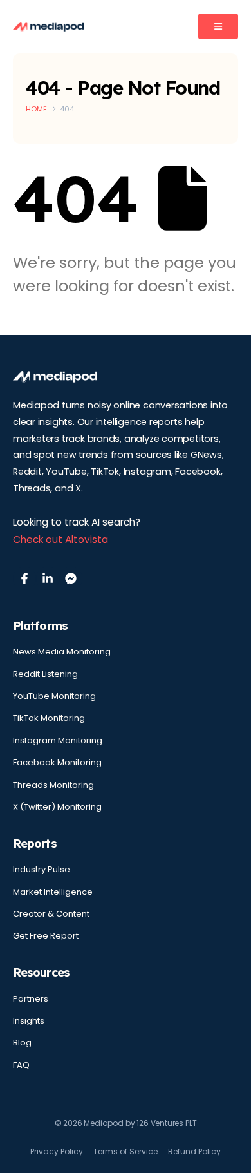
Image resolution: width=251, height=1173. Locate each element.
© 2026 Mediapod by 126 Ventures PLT (126, 1123)
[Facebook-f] (24, 578)
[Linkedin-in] (47, 578)
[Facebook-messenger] (70, 578)
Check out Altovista (60, 539)
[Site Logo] (48, 27)
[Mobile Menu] (218, 26)
